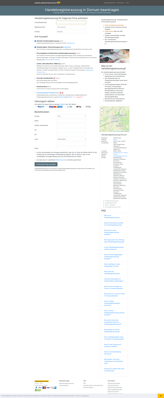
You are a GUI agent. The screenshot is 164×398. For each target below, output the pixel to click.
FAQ (127, 2)
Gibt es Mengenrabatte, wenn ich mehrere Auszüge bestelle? (114, 338)
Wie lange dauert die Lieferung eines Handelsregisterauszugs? (114, 241)
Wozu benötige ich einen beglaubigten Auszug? (112, 265)
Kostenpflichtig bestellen (46, 164)
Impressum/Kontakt (114, 383)
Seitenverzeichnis (113, 391)
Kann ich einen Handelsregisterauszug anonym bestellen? (114, 313)
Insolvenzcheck (44, 86)
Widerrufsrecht (60, 160)
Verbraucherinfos (113, 385)
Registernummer (40, 27)
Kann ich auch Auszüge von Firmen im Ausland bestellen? (113, 287)
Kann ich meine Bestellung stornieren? (112, 353)
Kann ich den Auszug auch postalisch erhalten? (112, 345)
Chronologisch (56, 59)
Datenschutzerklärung (115, 387)
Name (36, 121)
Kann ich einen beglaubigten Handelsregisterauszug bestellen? (113, 257)
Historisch (47, 59)
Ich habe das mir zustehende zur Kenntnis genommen (59, 160)
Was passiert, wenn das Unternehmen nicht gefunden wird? (113, 361)
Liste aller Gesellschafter (48, 78)
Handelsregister (88, 387)
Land (36, 139)
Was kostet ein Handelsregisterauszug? (112, 272)
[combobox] (71, 22)
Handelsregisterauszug (47, 3)
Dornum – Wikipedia (110, 205)
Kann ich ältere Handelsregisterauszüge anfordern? (112, 303)
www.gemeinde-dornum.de (120, 156)
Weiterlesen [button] (85, 395)
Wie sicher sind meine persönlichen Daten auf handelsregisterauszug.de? (112, 322)
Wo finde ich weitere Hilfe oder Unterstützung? (114, 370)
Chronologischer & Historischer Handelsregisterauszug (58, 53)
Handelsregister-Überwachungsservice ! (54, 47)
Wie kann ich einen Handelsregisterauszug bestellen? (111, 232)
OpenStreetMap (120, 131)
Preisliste (121, 2)
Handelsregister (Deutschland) (93, 385)
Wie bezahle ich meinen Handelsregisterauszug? (112, 330)
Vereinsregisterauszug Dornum (113, 207)
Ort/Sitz (37, 31)
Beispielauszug (71, 43)
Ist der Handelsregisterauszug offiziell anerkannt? (114, 248)
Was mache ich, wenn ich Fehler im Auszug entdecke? (114, 295)
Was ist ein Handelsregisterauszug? (112, 216)
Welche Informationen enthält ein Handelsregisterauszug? (113, 224)
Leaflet (114, 131)
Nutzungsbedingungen (115, 389)
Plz (36, 130)
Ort (36, 134)
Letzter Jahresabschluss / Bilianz (51, 63)
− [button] (101, 111)
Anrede (37, 116)
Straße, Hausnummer (41, 125)
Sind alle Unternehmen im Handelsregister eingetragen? (113, 280)
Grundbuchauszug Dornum (111, 200)
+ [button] (101, 109)
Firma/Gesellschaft (41, 22)
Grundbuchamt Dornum (111, 203)
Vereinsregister (110, 2)
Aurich (115, 139)
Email (36, 148)
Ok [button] (161, 395)
